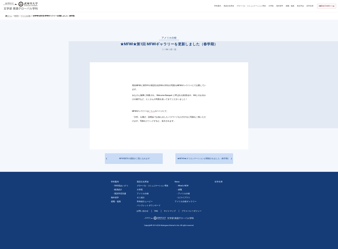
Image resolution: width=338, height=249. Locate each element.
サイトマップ (170, 211)
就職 (180, 189)
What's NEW (183, 185)
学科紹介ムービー (145, 201)
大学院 (271, 6)
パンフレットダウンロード (149, 205)
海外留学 (279, 6)
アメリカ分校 (25, 16)
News (177, 182)
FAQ (156, 211)
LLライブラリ (184, 197)
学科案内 (217, 6)
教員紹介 (118, 189)
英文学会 (300, 6)
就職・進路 (290, 6)
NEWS (16, 16)
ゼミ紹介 (141, 197)
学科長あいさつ (121, 185)
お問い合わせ (142, 211)
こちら (152, 111)
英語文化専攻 (229, 6)
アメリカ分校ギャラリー (185, 201)
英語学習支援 (120, 193)
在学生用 (309, 6)
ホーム (9, 16)
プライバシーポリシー (191, 211)
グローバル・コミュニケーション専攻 (251, 6)
